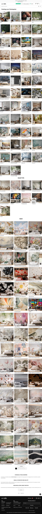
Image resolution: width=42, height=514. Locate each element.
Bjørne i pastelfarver (18, 357)
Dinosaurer (2, 235)
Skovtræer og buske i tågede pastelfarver (21, 418)
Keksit (19, 505)
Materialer (3, 505)
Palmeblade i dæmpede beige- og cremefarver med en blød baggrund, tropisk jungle (6, 357)
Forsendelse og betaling (4, 508)
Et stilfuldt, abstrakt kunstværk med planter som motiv (21, 265)
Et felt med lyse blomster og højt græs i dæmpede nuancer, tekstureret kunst (35, 418)
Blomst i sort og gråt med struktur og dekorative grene (6, 281)
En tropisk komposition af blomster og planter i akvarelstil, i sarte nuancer (6, 265)
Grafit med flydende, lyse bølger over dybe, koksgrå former (35, 464)
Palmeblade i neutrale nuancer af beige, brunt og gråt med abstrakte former (6, 342)
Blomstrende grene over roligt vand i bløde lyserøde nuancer (35, 403)
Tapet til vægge (8, 507)
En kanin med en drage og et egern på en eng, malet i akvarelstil (35, 357)
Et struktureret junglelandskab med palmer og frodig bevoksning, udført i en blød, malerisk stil (6, 433)
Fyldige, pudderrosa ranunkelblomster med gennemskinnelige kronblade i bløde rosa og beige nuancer (35, 372)
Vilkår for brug (15, 507)
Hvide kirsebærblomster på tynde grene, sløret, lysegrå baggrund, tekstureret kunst (21, 433)
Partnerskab (20, 507)
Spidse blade (2, 311)
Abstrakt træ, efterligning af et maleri (21, 250)
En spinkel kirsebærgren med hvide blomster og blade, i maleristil (21, 342)
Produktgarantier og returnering (8, 503)
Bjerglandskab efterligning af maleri (6, 250)
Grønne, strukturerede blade (19, 372)
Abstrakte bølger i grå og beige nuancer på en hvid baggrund (6, 403)
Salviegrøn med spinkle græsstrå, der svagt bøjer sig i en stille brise (6, 464)
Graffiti (30, 311)
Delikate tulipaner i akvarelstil (5, 372)
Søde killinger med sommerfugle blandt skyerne (21, 235)
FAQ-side (3, 503)
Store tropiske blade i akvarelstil (34, 265)
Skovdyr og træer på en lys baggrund (35, 281)
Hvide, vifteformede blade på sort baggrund (6, 296)
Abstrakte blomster (32, 433)
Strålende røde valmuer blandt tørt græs (21, 281)
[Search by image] (38, 6)
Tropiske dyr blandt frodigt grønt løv (21, 296)
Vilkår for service (19, 503)
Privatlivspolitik (15, 503)
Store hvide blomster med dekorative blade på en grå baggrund (6, 418)
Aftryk (14, 505)
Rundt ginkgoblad (17, 311)
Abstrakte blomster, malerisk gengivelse (35, 250)
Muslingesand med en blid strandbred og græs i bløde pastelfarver (21, 464)
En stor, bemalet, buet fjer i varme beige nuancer (21, 403)
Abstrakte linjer (31, 296)
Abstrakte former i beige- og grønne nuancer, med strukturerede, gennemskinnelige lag (35, 342)
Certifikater (7, 505)
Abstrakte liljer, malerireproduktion (34, 235)
